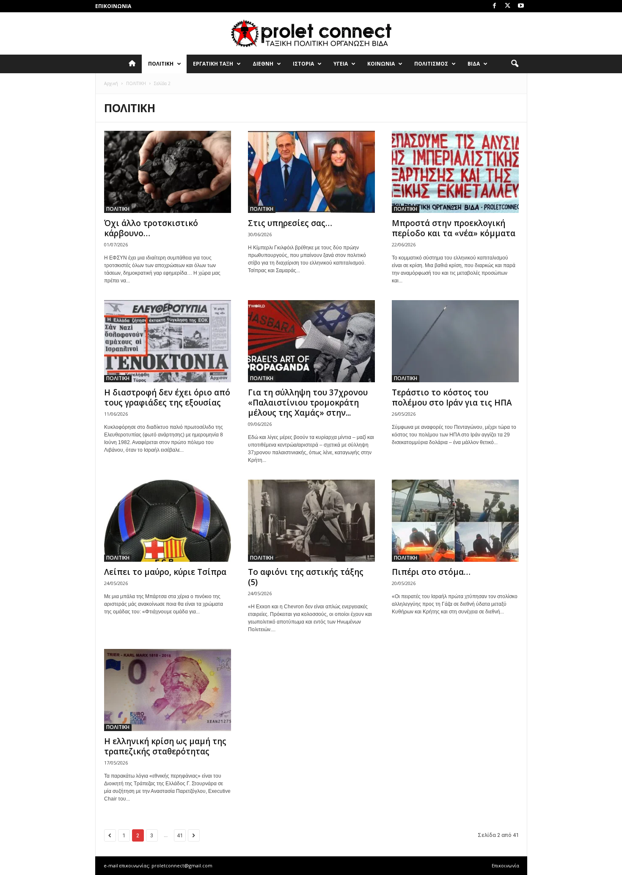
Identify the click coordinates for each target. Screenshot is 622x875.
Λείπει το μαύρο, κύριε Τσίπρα (165, 571)
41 (180, 835)
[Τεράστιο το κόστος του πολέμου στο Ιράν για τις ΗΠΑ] (455, 341)
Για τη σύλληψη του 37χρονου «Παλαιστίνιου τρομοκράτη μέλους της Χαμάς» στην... (308, 402)
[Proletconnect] (311, 33)
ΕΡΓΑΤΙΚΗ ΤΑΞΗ (213, 63)
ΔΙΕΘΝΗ (263, 63)
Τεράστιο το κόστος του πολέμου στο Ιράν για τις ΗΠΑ (452, 397)
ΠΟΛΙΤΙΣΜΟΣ (431, 63)
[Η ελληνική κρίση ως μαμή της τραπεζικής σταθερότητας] (167, 690)
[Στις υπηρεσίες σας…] (311, 172)
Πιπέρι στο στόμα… (431, 571)
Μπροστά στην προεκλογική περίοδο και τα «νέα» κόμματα (453, 228)
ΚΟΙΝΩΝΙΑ (381, 63)
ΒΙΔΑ (474, 63)
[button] (514, 64)
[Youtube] (521, 6)
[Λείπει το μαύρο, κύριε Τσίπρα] (167, 521)
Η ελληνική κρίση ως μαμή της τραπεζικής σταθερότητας (165, 746)
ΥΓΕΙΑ (340, 63)
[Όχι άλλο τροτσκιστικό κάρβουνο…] (167, 172)
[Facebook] (495, 6)
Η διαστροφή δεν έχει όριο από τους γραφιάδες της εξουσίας (167, 397)
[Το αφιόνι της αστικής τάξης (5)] (311, 521)
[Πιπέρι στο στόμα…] (455, 521)
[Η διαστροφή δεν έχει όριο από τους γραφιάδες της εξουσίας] (167, 341)
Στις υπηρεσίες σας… (290, 223)
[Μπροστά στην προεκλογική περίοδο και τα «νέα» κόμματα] (455, 172)
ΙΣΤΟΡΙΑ (303, 63)
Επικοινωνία (113, 6)
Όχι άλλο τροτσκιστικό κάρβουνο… (151, 228)
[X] (508, 6)
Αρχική (111, 83)
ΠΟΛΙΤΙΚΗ (160, 63)
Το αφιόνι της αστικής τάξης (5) (305, 577)
